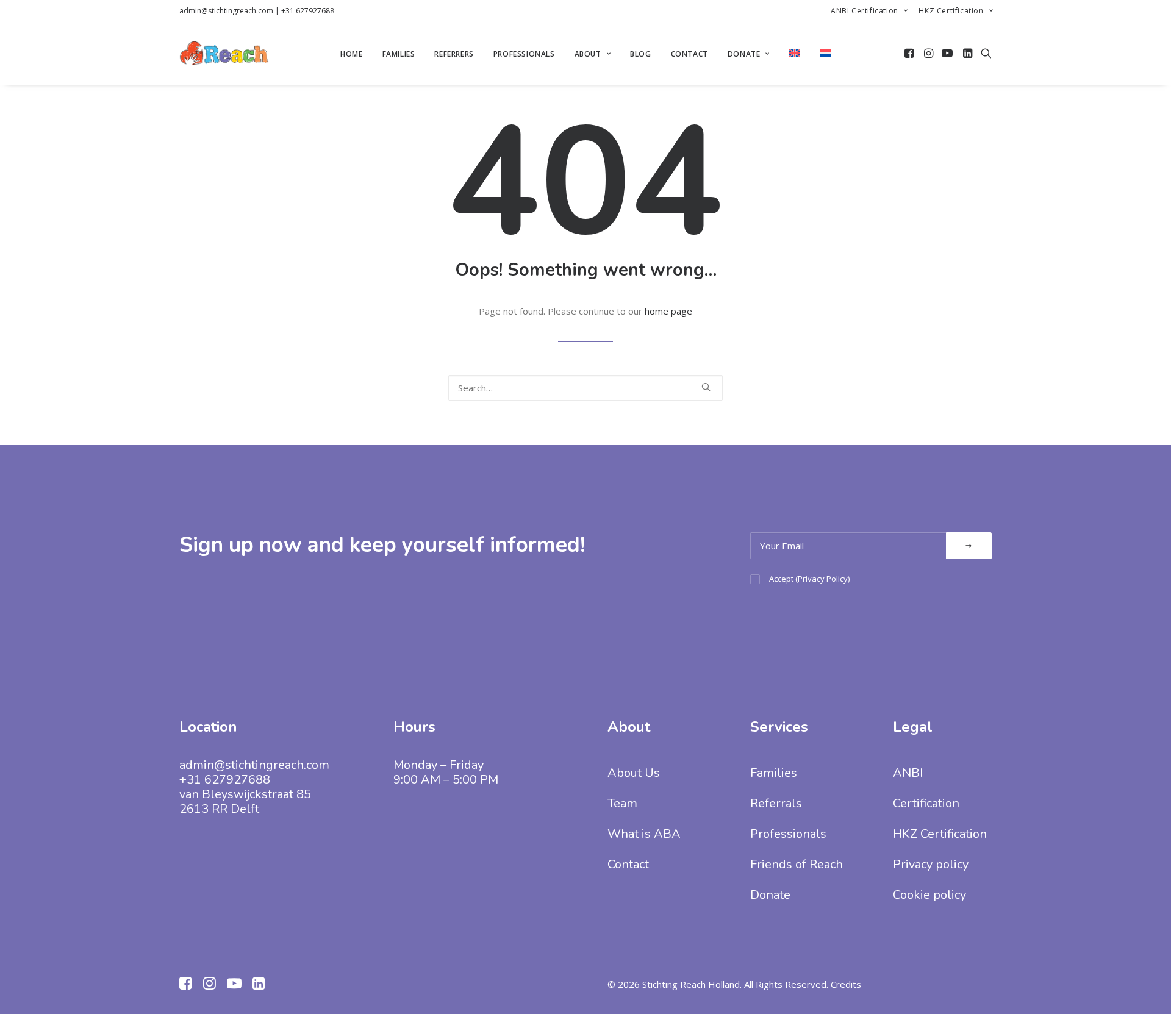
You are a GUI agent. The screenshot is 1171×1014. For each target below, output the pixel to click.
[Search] (585, 388)
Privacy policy (931, 864)
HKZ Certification (951, 10)
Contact (689, 54)
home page (668, 311)
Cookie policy (929, 895)
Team (622, 803)
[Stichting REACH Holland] (224, 53)
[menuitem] (869, 10)
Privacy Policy (823, 578)
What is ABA (644, 834)
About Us (633, 773)
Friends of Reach (796, 864)
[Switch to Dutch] (825, 53)
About (588, 54)
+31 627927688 (307, 10)
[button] (910, 53)
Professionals (524, 54)
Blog (640, 54)
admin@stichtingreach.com (226, 10)
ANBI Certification (864, 10)
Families (398, 54)
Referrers (453, 54)
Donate (744, 54)
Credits (846, 984)
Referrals (776, 803)
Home (351, 54)
